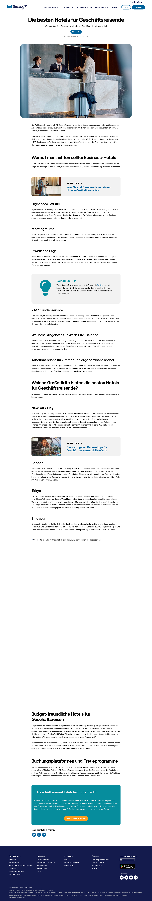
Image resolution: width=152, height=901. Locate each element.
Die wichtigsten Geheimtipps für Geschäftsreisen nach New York (87, 449)
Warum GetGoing (84, 7)
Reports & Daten (15, 874)
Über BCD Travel (98, 863)
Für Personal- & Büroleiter (46, 863)
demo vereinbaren (76, 818)
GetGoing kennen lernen (100, 860)
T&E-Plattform (49, 7)
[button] (34, 835)
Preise (114, 7)
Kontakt (95, 868)
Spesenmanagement (16, 871)
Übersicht (12, 860)
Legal (30, 887)
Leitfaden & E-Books (71, 863)
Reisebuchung (14, 863)
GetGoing (101, 285)
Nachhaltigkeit (97, 865)
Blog (66, 860)
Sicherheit (12, 868)
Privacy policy (13, 887)
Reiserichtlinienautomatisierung (20, 865)
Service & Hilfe (42, 868)
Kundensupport (69, 865)
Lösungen (66, 7)
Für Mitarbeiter (42, 865)
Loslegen (139, 7)
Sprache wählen (136, 2)
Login (126, 7)
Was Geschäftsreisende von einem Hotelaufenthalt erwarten (88, 189)
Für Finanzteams (43, 860)
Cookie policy (23, 887)
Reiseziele (76, 32)
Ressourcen (100, 7)
